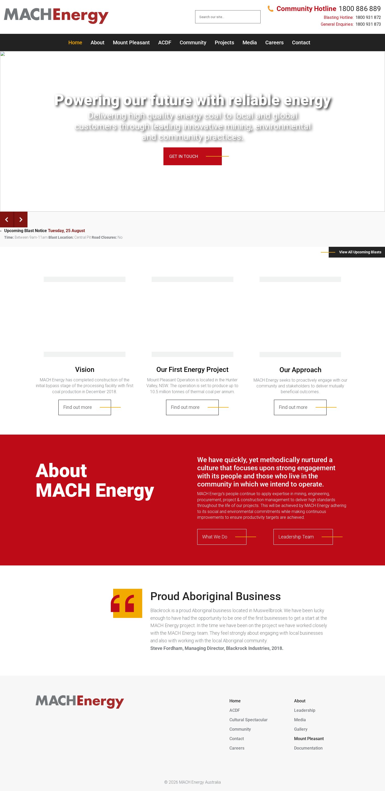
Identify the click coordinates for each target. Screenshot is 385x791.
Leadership (304, 710)
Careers (274, 42)
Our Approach (300, 370)
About (97, 42)
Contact (301, 42)
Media (250, 42)
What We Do (214, 536)
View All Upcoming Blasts (360, 252)
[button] (189, 206)
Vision (84, 369)
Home (75, 42)
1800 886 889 (360, 9)
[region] (192, 131)
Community (193, 42)
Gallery (300, 729)
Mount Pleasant (131, 42)
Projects (224, 42)
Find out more (77, 407)
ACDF (164, 42)
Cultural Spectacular (248, 719)
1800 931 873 (368, 24)
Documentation (308, 748)
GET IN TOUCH (183, 156)
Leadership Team (296, 536)
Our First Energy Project (192, 369)
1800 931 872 (368, 17)
